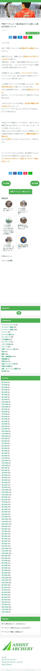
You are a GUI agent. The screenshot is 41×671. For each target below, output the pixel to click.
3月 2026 (4, 394)
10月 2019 (5, 582)
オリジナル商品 (7, 334)
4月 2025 (4, 421)
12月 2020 (5, 548)
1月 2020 (4, 575)
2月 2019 (4, 602)
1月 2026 (4, 399)
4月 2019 (4, 597)
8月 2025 (4, 411)
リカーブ (4, 346)
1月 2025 (4, 429)
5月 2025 (4, 419)
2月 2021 (4, 543)
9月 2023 (4, 468)
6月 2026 (4, 387)
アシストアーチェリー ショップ (12, 662)
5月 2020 (4, 565)
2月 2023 (4, 485)
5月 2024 (4, 448)
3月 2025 (4, 424)
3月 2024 (4, 453)
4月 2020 (4, 568)
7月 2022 (4, 502)
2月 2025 (4, 426)
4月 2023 (4, 480)
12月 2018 (5, 607)
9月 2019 (4, 585)
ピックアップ (6, 342)
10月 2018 (5, 612)
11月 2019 (5, 580)
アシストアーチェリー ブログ (12, 8)
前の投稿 (35, 183)
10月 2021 (5, 524)
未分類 (4, 371)
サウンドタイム (7, 664)
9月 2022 (4, 497)
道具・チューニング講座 (10, 368)
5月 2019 (4, 595)
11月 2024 (5, 433)
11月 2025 (5, 404)
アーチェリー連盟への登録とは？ (12, 632)
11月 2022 (5, 492)
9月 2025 (4, 409)
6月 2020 (4, 563)
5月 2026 (4, 389)
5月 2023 (4, 477)
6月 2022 (4, 504)
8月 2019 (4, 587)
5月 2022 (4, 507)
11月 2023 (5, 463)
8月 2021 (4, 529)
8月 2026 (4, 382)
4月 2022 (4, 509)
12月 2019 (5, 578)
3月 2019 (4, 599)
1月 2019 (4, 604)
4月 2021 (4, 538)
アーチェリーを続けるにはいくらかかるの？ (16, 628)
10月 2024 (5, 436)
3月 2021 (4, 541)
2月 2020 (4, 573)
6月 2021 (4, 534)
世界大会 (4, 361)
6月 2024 (4, 446)
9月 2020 (4, 555)
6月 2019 (4, 592)
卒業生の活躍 (6, 366)
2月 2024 (4, 455)
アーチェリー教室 (7, 329)
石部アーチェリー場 (8, 364)
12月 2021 (5, 519)
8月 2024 (4, 441)
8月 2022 (4, 499)
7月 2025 (4, 414)
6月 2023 (4, 475)
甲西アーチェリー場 (32, 33)
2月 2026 (4, 397)
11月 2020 (5, 551)
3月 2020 (4, 570)
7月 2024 (4, 443)
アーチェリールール (8, 325)
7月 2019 (4, 590)
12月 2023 (5, 460)
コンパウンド (6, 337)
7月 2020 (4, 560)
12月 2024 (5, 431)
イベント (4, 332)
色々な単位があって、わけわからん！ (14, 624)
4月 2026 (4, 392)
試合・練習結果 (7, 356)
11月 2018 (5, 609)
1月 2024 (4, 458)
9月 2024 (4, 438)
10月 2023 (5, 465)
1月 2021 (4, 546)
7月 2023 (4, 472)
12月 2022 (5, 490)
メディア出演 (6, 344)
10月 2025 (5, 407)
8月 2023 (4, 470)
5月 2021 (4, 536)
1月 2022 (4, 516)
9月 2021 (4, 526)
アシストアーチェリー (9, 659)
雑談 (3, 354)
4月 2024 (4, 451)
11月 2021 (5, 521)
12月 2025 (5, 402)
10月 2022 (5, 494)
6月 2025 (4, 416)
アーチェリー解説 (7, 327)
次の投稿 (6, 183)
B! (20, 37)
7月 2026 (4, 385)
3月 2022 (4, 512)
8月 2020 (4, 558)
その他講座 (5, 339)
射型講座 (4, 359)
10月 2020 (5, 553)
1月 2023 (4, 487)
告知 (3, 351)
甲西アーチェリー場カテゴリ (20, 191)
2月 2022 (4, 514)
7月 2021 (4, 531)
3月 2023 (4, 482)
